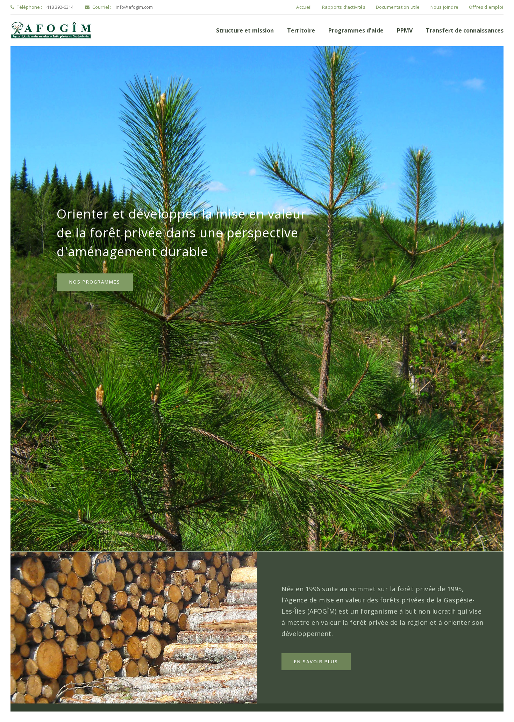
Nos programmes (94, 282)
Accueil (303, 7)
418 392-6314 (60, 7)
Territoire (301, 30)
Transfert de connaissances (465, 30)
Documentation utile (398, 7)
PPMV (405, 30)
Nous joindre (444, 7)
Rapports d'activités (343, 7)
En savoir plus (316, 661)
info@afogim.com (134, 7)
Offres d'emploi (486, 7)
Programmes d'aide (356, 30)
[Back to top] (494, 702)
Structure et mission (245, 30)
